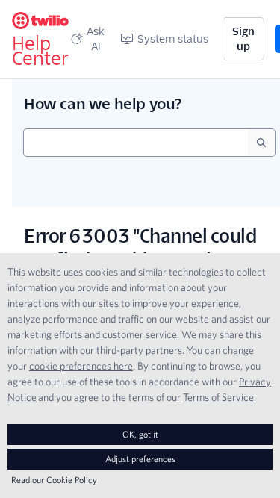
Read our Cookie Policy (54, 480)
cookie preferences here (81, 366)
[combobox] (136, 142)
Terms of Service (218, 397)
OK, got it (140, 434)
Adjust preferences (140, 459)
